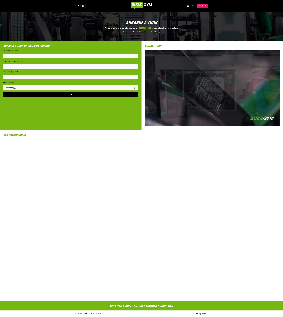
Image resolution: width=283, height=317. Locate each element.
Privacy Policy (201, 314)
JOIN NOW (202, 6)
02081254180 (145, 28)
